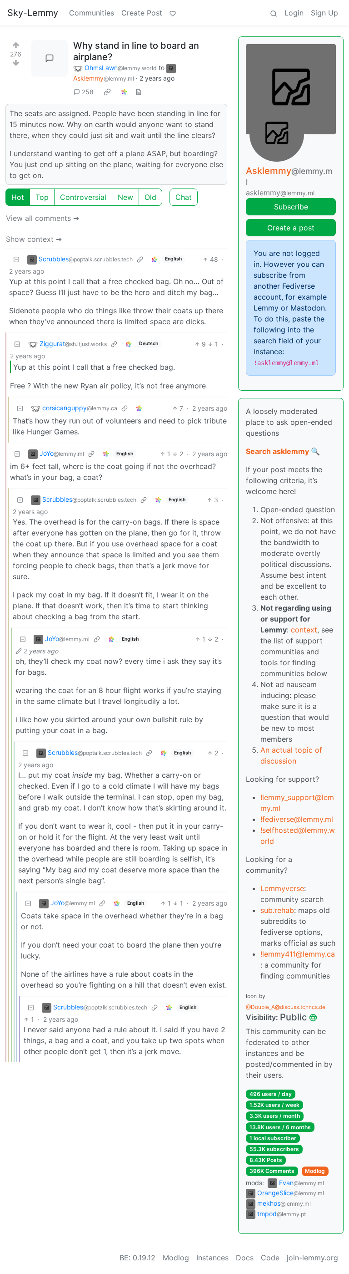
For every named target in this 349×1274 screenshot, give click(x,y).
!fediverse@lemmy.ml (296, 819)
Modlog (315, 1170)
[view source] (138, 92)
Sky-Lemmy (32, 12)
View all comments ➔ (42, 218)
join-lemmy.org (312, 1257)
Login (294, 12)
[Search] (273, 13)
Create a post (290, 227)
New (125, 197)
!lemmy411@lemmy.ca (297, 953)
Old (150, 197)
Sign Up (324, 12)
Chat (183, 197)
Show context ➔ (34, 239)
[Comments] (49, 58)
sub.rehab (277, 910)
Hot (17, 197)
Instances (212, 1257)
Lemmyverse (282, 888)
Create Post (141, 12)
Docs (245, 1257)
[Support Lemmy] (172, 13)
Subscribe (291, 206)
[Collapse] (16, 259)
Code (270, 1257)
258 (88, 92)
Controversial (83, 197)
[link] (107, 91)
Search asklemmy (277, 451)
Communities (91, 12)
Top (42, 197)
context (304, 629)
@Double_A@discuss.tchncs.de (285, 1007)
